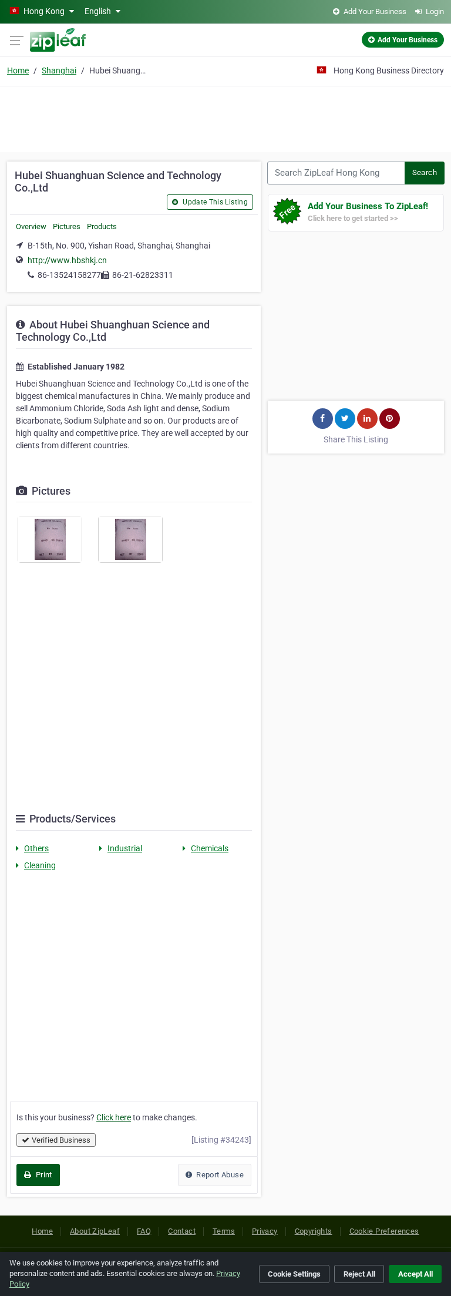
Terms (224, 1231)
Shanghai (59, 70)
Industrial (124, 848)
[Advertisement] (225, 117)
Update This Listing (214, 202)
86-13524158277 (69, 275)
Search (424, 172)
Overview (31, 226)
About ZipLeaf (95, 1231)
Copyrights (313, 1231)
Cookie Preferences (384, 1231)
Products (102, 226)
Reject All (359, 1274)
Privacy (265, 1231)
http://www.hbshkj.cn (67, 260)
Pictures (66, 226)
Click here (113, 1117)
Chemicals (209, 848)
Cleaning (40, 865)
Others (36, 848)
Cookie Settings (294, 1274)
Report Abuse (219, 1174)
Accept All (415, 1274)
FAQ (144, 1231)
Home (18, 70)
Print (42, 1174)
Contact (182, 1231)
